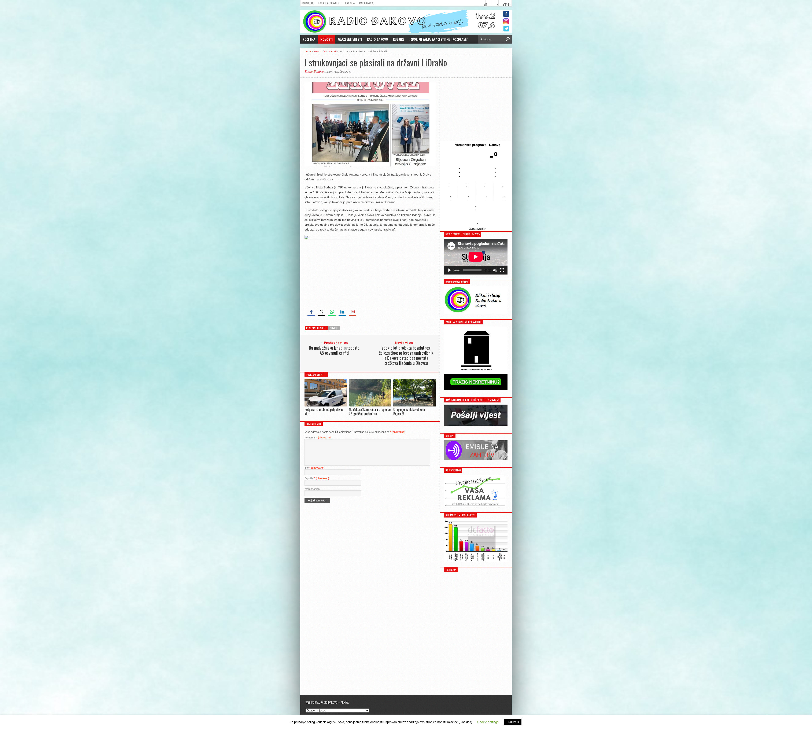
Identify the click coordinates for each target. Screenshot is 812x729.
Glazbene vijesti (350, 39)
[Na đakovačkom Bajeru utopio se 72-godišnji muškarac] (370, 405)
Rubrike (398, 39)
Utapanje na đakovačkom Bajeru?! (409, 411)
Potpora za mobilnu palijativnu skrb (323, 411)
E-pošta (316, 478)
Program (350, 3)
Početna (309, 39)
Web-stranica (312, 488)
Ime (314, 467)
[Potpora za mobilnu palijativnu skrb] (325, 405)
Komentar (317, 437)
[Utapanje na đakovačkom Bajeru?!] (414, 405)
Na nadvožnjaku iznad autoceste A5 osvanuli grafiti (334, 350)
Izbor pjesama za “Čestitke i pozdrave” (438, 39)
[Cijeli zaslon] (502, 270)
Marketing (308, 3)
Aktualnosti (330, 51)
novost (334, 328)
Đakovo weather (477, 229)
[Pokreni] (449, 270)
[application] (476, 257)
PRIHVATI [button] (512, 722)
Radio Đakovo (366, 3)
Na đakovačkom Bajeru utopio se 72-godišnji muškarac (370, 411)
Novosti (326, 39)
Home (307, 51)
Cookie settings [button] (488, 722)
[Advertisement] (476, 109)
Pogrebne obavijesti (329, 3)
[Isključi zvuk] (495, 270)
